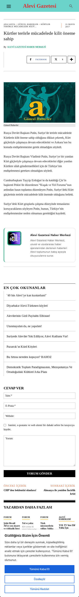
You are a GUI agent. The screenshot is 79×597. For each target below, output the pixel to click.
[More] (71, 59)
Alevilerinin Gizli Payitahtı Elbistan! (28, 315)
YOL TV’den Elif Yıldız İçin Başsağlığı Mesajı (67, 528)
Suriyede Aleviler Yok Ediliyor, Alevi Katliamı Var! (37, 336)
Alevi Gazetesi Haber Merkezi (26, 47)
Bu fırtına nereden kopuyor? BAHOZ (29, 357)
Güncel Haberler (28, 24)
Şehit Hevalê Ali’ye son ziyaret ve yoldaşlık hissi (12, 526)
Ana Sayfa (9, 24)
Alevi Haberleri (65, 518)
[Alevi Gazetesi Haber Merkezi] (17, 238)
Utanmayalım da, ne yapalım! (24, 326)
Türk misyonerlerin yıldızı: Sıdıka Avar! (46, 527)
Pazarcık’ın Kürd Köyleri (22, 346)
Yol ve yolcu (27, 523)
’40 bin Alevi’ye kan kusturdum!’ (26, 295)
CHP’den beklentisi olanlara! (20, 490)
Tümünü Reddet (39, 589)
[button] (71, 6)
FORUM (7, 517)
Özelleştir (39, 579)
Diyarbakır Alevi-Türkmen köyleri (27, 305)
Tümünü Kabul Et (39, 569)
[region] (39, 563)
